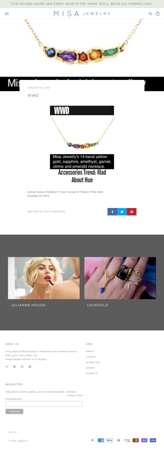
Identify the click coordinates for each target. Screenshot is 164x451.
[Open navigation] (7, 13)
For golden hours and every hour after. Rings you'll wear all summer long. (82, 4)
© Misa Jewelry (18, 441)
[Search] (150, 13)
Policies (89, 351)
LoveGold (97, 305)
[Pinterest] (30, 366)
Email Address (14, 399)
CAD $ (12, 432)
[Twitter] (14, 366)
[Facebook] (7, 366)
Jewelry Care (93, 362)
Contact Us (92, 373)
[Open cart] (157, 13)
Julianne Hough (28, 305)
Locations (91, 356)
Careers (90, 367)
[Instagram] (22, 366)
